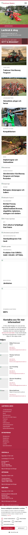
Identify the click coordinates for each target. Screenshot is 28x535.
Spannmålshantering (8, 428)
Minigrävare (6, 442)
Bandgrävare (6, 436)
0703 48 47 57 (12, 360)
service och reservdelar (8, 333)
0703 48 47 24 (12, 394)
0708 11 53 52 (12, 384)
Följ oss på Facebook (12, 505)
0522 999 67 (12, 347)
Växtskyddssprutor (8, 424)
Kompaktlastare (7, 411)
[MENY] (25, 3)
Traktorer (5, 419)
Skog (4, 413)
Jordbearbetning (7, 409)
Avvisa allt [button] (21, 528)
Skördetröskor (7, 415)
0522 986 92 (12, 382)
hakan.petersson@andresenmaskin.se (17, 349)
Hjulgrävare (6, 438)
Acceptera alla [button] (8, 528)
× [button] (26, 507)
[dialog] (14, 520)
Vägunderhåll (6, 426)
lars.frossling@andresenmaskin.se (17, 373)
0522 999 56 (12, 359)
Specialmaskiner (7, 445)
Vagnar (5, 421)
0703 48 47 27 (12, 372)
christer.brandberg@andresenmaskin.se (18, 385)
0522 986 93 (12, 371)
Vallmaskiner (6, 423)
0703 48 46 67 (12, 348)
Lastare (5, 444)
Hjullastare (6, 440)
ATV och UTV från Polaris (9, 417)
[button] (14, 532)
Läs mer (9, 515)
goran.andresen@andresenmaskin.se (17, 396)
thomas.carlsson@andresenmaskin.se (17, 361)
